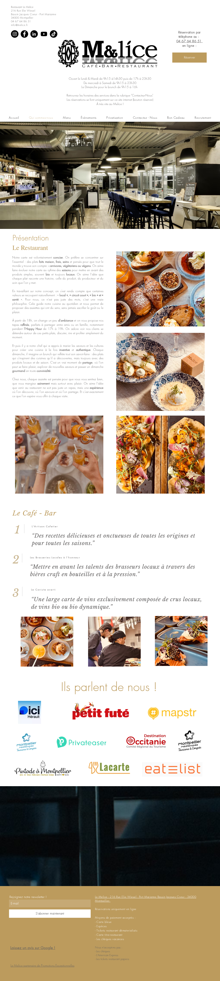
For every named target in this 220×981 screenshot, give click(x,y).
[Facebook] (24, 34)
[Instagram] (14, 34)
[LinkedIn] (34, 34)
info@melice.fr (19, 25)
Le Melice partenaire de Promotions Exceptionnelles (42, 965)
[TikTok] (53, 34)
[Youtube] (44, 34)
